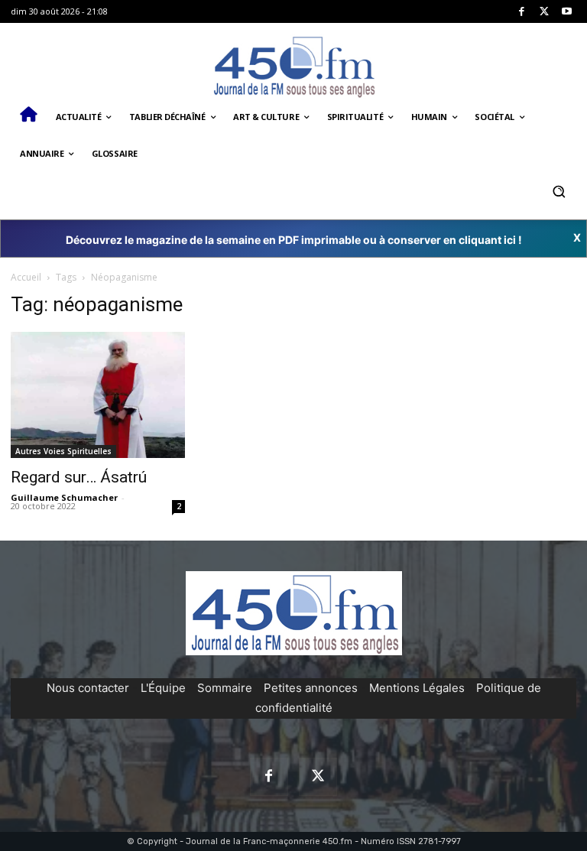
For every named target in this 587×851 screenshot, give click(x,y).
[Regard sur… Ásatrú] (98, 395)
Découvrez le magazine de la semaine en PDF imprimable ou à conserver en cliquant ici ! (294, 239)
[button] (558, 191)
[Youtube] (566, 11)
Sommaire (224, 687)
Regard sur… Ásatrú (79, 477)
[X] (544, 11)
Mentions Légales (417, 687)
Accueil (26, 277)
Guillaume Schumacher (64, 497)
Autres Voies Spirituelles (63, 451)
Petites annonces (311, 687)
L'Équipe (163, 687)
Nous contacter (88, 687)
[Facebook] (521, 11)
